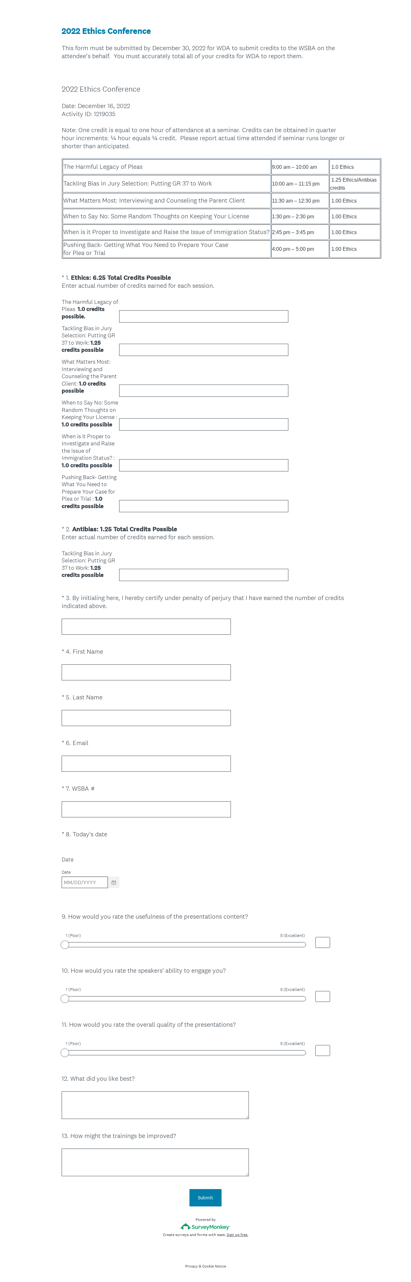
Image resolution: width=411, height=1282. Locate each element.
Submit (205, 1198)
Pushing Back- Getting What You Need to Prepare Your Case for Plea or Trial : (89, 492)
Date (68, 859)
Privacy (191, 1266)
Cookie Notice (214, 1266)
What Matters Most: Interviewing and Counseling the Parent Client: (89, 376)
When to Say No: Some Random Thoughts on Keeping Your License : (90, 413)
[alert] (205, 893)
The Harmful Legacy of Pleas (90, 309)
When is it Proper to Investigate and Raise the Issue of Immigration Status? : (88, 451)
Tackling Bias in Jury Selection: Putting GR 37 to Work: (88, 339)
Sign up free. (237, 1234)
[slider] (65, 945)
